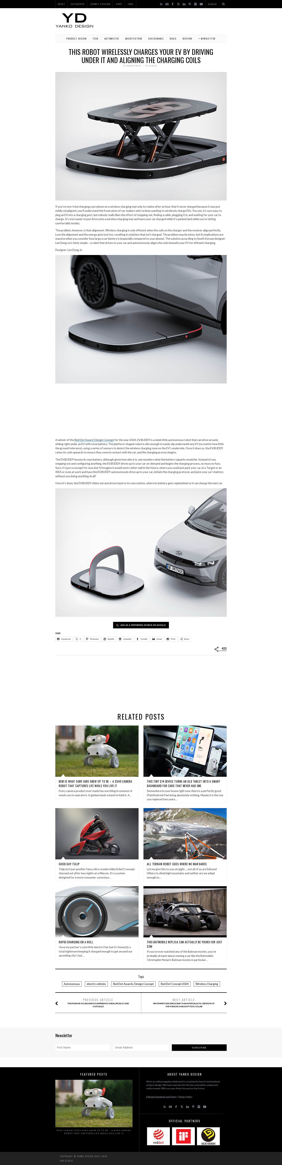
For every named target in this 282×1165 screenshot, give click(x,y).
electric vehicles (96, 984)
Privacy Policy (185, 1096)
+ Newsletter (207, 38)
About (61, 4)
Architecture (133, 38)
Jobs (130, 4)
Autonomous (72, 984)
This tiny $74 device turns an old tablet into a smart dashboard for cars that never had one (183, 783)
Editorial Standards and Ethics (161, 1096)
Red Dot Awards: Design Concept (133, 984)
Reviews (188, 38)
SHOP (119, 4)
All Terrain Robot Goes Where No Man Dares (177, 864)
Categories (78, 4)
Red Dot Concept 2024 (175, 984)
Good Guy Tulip (69, 864)
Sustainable (156, 38)
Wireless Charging (207, 984)
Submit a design (100, 4)
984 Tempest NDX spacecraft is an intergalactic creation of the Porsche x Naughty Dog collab (184, 1003)
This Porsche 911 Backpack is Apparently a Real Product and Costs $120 (98, 1003)
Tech (95, 38)
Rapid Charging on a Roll (76, 942)
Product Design (76, 38)
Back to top (65, 1160)
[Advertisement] (167, 20)
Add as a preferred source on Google (143, 625)
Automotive (111, 38)
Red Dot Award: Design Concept (94, 440)
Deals (173, 38)
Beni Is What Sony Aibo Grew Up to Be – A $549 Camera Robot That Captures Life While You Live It (95, 783)
